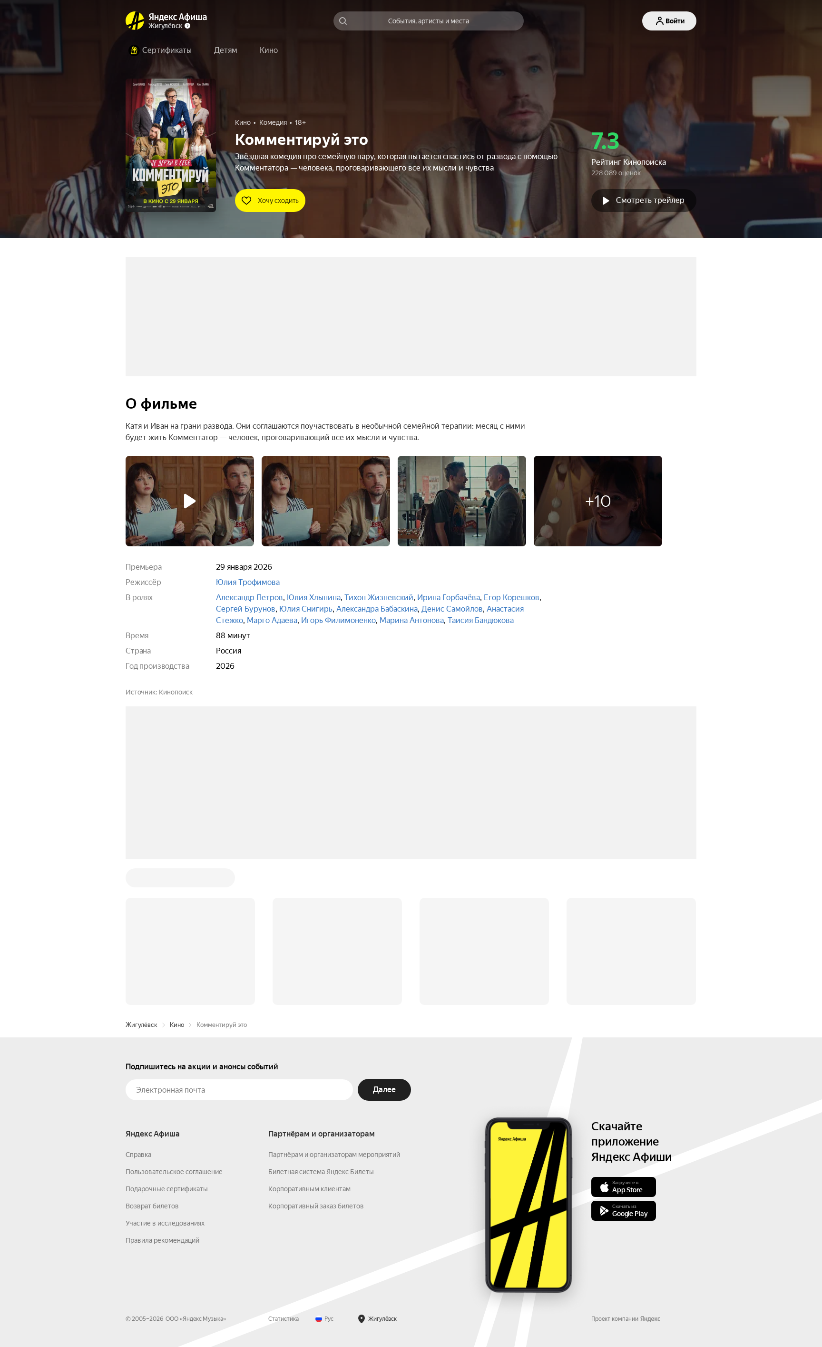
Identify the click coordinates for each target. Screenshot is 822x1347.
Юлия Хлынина (314, 597)
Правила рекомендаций (162, 1096)
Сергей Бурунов (245, 608)
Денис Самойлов (452, 608)
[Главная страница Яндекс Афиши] (135, 20)
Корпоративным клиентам (309, 1044)
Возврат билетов (152, 1062)
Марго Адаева (272, 620)
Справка (138, 1010)
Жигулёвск (141, 880)
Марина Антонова (412, 620)
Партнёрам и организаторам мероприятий (334, 1010)
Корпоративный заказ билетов (316, 1062)
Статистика (283, 1174)
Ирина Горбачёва (448, 597)
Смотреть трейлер (650, 200)
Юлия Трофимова (248, 582)
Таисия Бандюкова (481, 620)
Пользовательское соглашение (174, 1027)
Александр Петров (249, 597)
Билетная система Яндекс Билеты (321, 1027)
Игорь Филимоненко (338, 620)
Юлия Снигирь (306, 608)
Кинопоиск (176, 692)
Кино (177, 880)
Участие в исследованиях (165, 1079)
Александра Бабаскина (377, 608)
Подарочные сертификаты (167, 1044)
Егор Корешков (511, 597)
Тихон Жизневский (378, 597)
